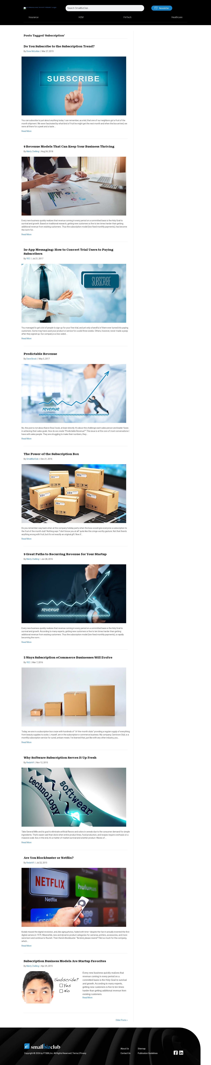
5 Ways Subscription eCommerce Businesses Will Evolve (68, 657)
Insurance (33, 17)
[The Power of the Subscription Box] (74, 493)
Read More (26, 131)
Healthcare (177, 17)
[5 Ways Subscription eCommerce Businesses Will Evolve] (74, 697)
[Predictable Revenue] (74, 393)
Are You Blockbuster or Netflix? (49, 858)
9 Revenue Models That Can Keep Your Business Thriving (69, 146)
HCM (81, 17)
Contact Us (125, 1053)
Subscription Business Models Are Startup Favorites (65, 961)
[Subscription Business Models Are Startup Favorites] (50, 987)
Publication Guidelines (148, 1053)
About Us (125, 1048)
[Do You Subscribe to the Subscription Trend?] (74, 86)
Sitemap (142, 1048)
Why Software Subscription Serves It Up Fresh (60, 757)
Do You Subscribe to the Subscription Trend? (59, 46)
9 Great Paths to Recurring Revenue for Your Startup (65, 554)
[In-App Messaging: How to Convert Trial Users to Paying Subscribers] (74, 293)
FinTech (127, 17)
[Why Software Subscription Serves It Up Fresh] (74, 797)
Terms (75, 1053)
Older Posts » (122, 1020)
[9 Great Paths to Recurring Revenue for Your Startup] (74, 593)
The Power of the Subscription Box (51, 454)
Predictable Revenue (40, 354)
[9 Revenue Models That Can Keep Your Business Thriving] (74, 186)
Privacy (83, 1053)
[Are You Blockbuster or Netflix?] (74, 897)
